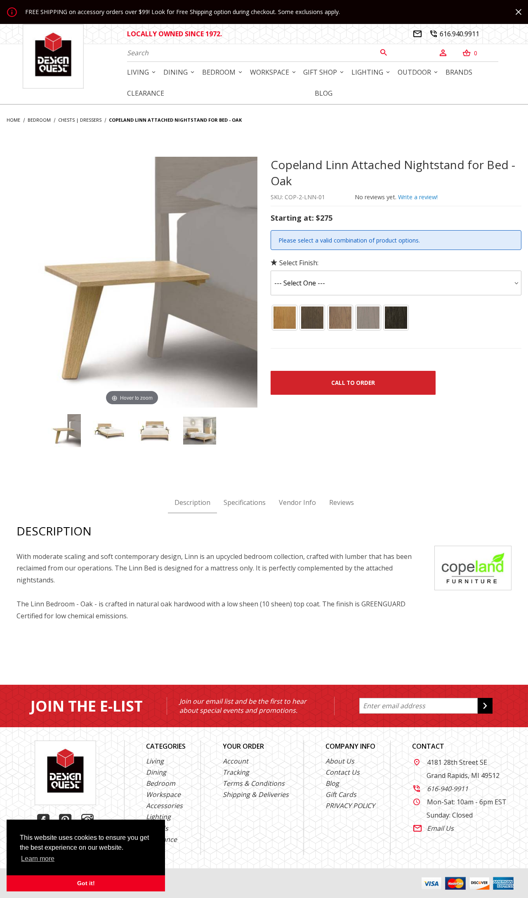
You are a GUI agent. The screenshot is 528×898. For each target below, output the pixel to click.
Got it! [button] (86, 883)
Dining (156, 772)
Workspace (163, 794)
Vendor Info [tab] (297, 502)
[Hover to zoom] (132, 281)
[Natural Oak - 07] (285, 318)
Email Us (433, 828)
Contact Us (342, 772)
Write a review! (418, 197)
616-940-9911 (440, 788)
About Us (339, 761)
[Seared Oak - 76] (396, 318)
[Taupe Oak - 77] (313, 318)
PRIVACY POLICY (350, 805)
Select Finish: (298, 262)
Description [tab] (192, 502)
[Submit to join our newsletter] (485, 706)
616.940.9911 (454, 33)
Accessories (164, 805)
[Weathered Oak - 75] (368, 318)
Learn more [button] (37, 858)
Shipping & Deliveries (256, 794)
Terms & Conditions (254, 783)
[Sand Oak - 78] (340, 318)
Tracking (236, 772)
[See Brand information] (473, 567)
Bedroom (160, 783)
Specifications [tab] (245, 502)
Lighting (158, 816)
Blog (332, 783)
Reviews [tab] (341, 502)
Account (235, 761)
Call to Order (353, 383)
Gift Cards (340, 794)
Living (155, 761)
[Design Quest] (53, 56)
